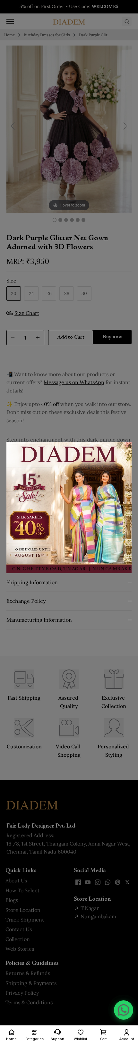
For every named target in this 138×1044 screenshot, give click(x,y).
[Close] (123, 451)
